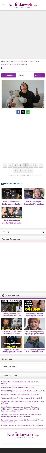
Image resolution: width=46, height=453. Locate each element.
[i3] (23, 94)
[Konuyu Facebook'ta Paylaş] (18, 112)
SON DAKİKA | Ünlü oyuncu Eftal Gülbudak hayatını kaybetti (12, 334)
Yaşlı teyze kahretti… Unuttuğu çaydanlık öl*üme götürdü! (12, 352)
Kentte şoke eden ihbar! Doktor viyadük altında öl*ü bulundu (12, 316)
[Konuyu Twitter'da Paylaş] (23, 112)
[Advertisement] (23, 34)
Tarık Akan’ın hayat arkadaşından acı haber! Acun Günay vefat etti (12, 222)
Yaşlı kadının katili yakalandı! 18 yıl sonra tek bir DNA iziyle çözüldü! (34, 352)
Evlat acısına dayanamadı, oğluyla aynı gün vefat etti (34, 333)
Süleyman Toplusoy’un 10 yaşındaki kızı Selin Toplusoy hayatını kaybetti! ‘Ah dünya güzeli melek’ (21, 415)
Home (3, 61)
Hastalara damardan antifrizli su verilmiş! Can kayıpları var (22, 425)
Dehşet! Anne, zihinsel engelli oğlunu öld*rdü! (34, 315)
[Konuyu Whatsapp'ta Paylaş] (28, 112)
